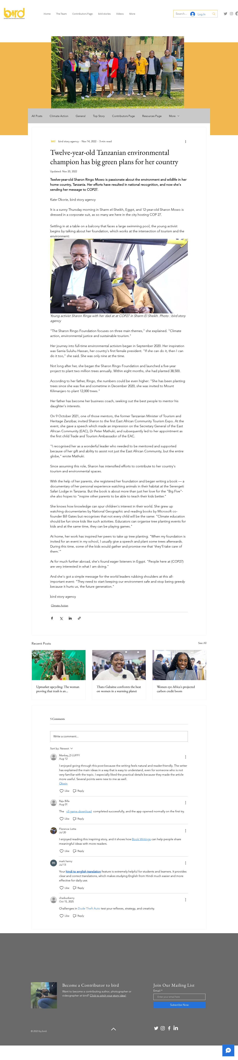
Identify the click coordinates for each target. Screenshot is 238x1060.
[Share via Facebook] (52, 618)
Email (156, 990)
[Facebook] (169, 1028)
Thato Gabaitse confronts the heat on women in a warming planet (119, 689)
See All (202, 643)
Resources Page (152, 116)
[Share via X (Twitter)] (61, 618)
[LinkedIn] (175, 1028)
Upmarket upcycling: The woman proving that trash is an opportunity (57, 689)
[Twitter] (225, 14)
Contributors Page (123, 116)
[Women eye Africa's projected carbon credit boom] (179, 665)
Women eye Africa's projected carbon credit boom (176, 689)
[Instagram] (231, 14)
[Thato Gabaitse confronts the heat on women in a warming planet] (119, 665)
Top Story (99, 116)
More (172, 116)
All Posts (37, 116)
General (81, 116)
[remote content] (119, 220)
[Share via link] (79, 618)
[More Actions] (185, 757)
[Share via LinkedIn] (70, 618)
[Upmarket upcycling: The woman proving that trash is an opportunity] (59, 665)
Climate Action (59, 116)
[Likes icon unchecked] (61, 791)
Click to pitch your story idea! (108, 995)
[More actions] (185, 141)
